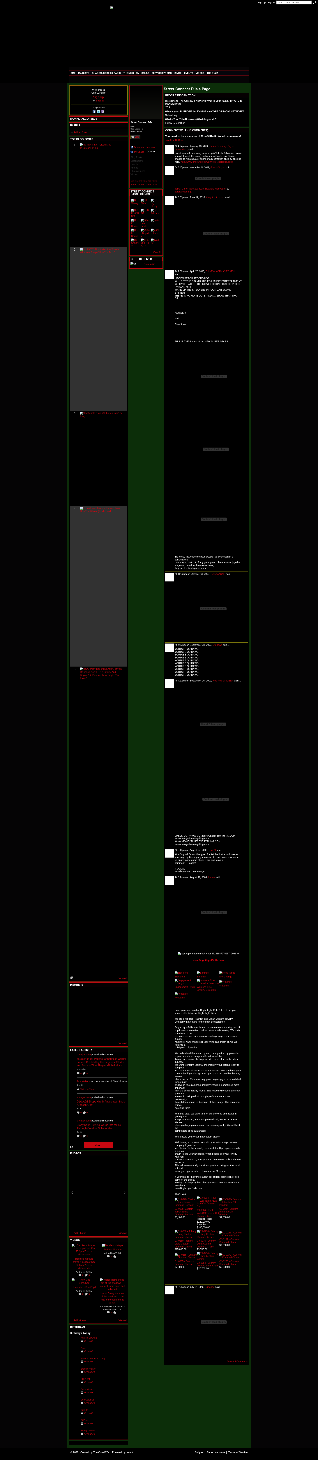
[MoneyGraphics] (110, 1023)
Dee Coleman (88, 1399)
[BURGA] (145, 213)
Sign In (271, 2)
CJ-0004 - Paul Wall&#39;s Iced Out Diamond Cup (208, 1213)
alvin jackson (84, 1054)
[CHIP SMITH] (74, 1384)
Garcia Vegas (218, 167)
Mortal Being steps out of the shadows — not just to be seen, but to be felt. (112, 1297)
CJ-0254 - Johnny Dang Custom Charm (208, 1264)
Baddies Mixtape (112, 1249)
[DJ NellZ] (145, 203)
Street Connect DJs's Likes (143, 184)
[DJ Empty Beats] (110, 1003)
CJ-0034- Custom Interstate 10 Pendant (228, 1211)
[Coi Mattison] (74, 1395)
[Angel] (74, 1353)
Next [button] (124, 1192)
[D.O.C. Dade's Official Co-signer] (135, 223)
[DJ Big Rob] (74, 1033)
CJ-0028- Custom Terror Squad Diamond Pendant (184, 1211)
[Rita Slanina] (74, 1023)
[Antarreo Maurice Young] (74, 1364)
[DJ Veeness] (119, 993)
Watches (224, 985)
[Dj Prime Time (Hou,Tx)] (83, 1033)
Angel (83, 1348)
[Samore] (155, 223)
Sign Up (261, 2)
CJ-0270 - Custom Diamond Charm (229, 1263)
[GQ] (83, 1013)
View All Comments (237, 1361)
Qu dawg (217, 645)
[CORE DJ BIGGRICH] (101, 1003)
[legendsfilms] (155, 233)
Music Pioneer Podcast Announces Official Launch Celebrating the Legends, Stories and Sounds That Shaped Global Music (101, 1062)
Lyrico (211, 877)
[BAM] (101, 1033)
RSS (72, 978)
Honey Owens (88, 1430)
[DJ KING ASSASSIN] (119, 1003)
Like (137, 137)
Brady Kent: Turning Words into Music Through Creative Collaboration (99, 1126)
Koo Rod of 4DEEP (223, 680)
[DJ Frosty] (83, 993)
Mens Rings (225, 976)
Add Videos (80, 1320)
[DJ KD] (92, 1003)
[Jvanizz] (155, 243)
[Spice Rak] (74, 1013)
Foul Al (212, 850)
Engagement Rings (185, 987)
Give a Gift (89, 1341)
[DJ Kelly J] (74, 993)
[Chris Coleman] (101, 993)
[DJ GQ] (110, 1033)
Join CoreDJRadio (174, 140)
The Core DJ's (101, 1452)
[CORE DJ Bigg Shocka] (74, 1003)
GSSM (89, 1272)
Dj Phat (84, 1420)
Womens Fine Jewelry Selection (206, 988)
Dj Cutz (84, 1410)
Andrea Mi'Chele (89, 1338)
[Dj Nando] (110, 1013)
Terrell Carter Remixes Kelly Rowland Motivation (200, 188)
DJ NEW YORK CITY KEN (220, 271)
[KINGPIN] (83, 1023)
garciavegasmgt (183, 191)
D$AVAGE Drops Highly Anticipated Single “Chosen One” (101, 1103)
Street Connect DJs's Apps (143, 181)
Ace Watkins (83, 1081)
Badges (199, 1452)
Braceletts (180, 976)
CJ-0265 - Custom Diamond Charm (184, 1263)
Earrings (201, 976)
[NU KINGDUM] (135, 213)
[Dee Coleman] (74, 1405)
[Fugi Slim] (92, 993)
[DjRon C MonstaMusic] (101, 1023)
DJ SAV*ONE (218, 574)
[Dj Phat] (74, 1425)
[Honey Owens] (74, 1436)
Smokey (210, 1287)
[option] (98, 1192)
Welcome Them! (87, 1089)
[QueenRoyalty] (145, 233)
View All (123, 978)
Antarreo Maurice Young (93, 1358)
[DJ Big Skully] (155, 203)
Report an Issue (216, 1452)
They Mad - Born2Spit (84, 1287)
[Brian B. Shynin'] (92, 1013)
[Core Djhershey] (119, 1033)
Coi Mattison (87, 1389)
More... (99, 1145)
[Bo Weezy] (135, 203)
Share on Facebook (144, 147)
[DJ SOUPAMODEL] (92, 1033)
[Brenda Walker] (74, 1374)
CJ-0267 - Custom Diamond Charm (229, 1241)
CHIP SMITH (87, 1379)
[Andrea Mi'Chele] (74, 1343)
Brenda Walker (88, 1369)
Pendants (180, 997)
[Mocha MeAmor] (119, 1013)
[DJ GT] (101, 1013)
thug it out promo (215, 197)
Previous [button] (72, 1192)
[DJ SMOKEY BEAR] (135, 243)
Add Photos (80, 1233)
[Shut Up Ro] (119, 1023)
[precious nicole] (145, 223)
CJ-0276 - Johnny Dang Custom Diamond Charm (206, 1243)
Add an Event (81, 132)
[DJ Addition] (155, 213)
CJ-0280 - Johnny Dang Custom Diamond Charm (184, 1243)
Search (314, 2)
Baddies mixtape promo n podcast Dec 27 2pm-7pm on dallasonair (84, 1263)
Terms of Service (238, 1452)
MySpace (139, 151)
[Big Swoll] (110, 993)
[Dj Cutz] (74, 1415)
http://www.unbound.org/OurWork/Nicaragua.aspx (207, 161)
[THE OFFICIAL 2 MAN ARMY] (145, 243)
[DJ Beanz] (83, 1003)
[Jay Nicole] (92, 1023)
